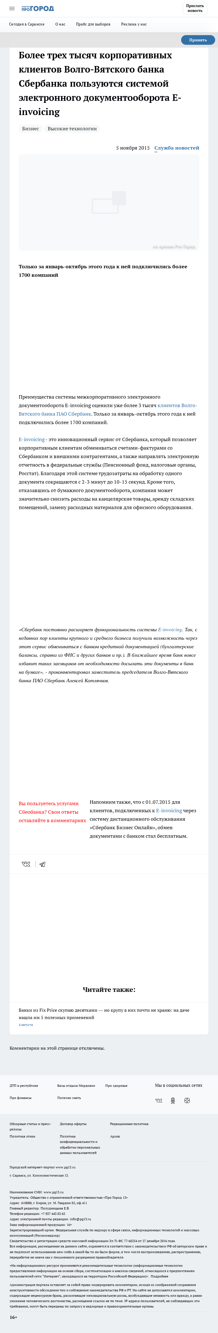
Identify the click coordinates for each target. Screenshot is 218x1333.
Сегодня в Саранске (27, 24)
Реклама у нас (134, 24)
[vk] (27, 864)
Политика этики (22, 1136)
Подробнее (159, 1276)
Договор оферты (73, 1124)
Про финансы (21, 1098)
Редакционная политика (129, 1124)
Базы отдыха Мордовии (76, 1085)
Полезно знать (69, 1098)
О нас (60, 24)
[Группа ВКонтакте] (159, 1100)
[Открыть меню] (12, 8)
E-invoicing (32, 439)
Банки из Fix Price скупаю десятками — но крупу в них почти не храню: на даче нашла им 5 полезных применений (104, 1017)
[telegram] (44, 864)
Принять (198, 39)
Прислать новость (195, 8)
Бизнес (30, 128)
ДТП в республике (24, 1085)
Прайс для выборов (93, 24)
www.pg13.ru (66, 1167)
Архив (115, 1136)
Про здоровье (116, 1085)
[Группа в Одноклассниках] (173, 1100)
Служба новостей (176, 147)
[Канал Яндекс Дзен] (187, 1100)
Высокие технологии (72, 128)
